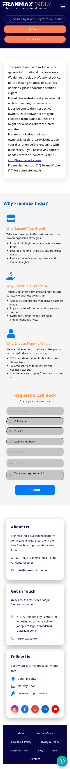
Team (56, 750)
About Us (23, 733)
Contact (35, 759)
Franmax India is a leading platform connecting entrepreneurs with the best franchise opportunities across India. (33, 543)
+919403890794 (27, 638)
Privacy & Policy (49, 742)
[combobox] (8, 411)
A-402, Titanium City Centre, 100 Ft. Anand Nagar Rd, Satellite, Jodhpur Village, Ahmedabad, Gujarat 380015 (37, 623)
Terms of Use (45, 733)
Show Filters (35, 39)
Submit (35, 490)
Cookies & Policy (21, 742)
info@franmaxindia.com (24, 160)
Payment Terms (20, 750)
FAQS (41, 750)
